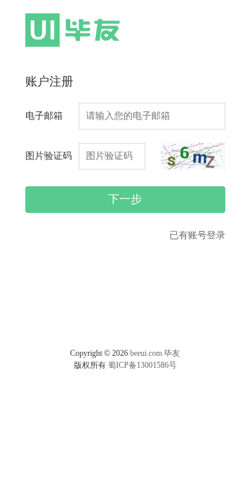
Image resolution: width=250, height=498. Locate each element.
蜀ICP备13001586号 (142, 365)
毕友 (172, 353)
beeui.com (146, 353)
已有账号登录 (197, 235)
